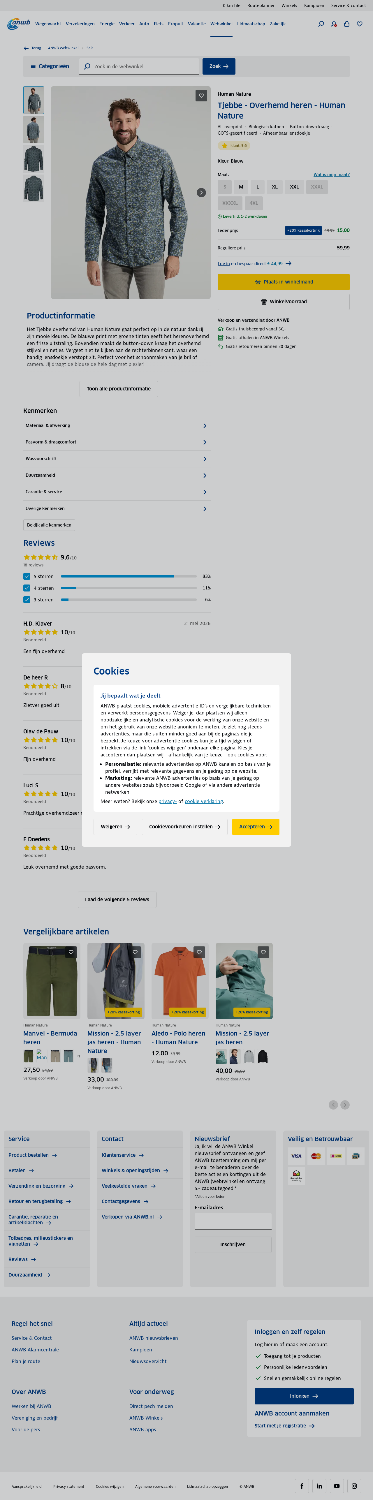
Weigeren (111, 827)
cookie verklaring (204, 801)
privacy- (168, 801)
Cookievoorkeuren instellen (181, 827)
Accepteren (252, 827)
